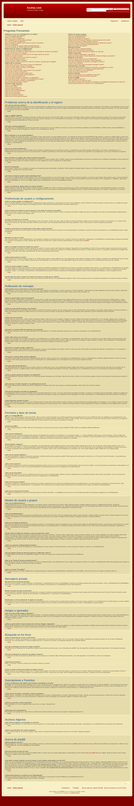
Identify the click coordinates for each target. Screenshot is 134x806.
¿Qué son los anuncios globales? (15, 90)
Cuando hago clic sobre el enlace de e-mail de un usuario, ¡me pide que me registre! (30, 61)
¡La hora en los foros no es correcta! (16, 53)
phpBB (86, 240)
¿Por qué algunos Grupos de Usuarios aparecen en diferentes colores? (89, 43)
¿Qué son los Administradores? (77, 35)
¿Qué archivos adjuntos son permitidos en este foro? (84, 74)
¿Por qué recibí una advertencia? (15, 76)
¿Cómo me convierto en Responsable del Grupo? (83, 41)
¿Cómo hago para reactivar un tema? (16, 82)
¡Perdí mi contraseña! (11, 44)
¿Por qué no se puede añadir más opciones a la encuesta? (23, 70)
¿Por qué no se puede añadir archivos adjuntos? (20, 74)
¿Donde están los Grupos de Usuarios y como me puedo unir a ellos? (89, 40)
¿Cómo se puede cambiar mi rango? (16, 60)
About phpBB (24, 745)
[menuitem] (20, 21)
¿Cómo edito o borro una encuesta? (16, 71)
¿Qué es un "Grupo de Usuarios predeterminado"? (83, 44)
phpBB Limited (77, 743)
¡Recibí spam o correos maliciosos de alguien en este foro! (86, 51)
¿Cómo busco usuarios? (75, 63)
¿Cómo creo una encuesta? (13, 69)
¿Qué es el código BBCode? (13, 84)
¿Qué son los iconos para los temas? (16, 96)
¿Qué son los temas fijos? (13, 93)
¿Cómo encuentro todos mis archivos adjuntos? (82, 76)
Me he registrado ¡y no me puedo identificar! (18, 40)
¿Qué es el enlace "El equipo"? (77, 45)
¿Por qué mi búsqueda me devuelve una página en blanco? (86, 61)
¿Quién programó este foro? (76, 79)
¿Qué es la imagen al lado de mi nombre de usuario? (21, 57)
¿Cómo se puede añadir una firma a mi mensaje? (20, 67)
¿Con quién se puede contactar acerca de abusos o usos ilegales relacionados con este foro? (96, 82)
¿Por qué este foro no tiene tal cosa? (79, 80)
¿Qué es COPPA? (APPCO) (13, 37)
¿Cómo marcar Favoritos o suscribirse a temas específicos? (86, 69)
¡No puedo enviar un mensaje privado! (79, 48)
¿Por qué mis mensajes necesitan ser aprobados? (20, 80)
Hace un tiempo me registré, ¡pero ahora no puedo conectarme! (24, 43)
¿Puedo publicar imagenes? (13, 89)
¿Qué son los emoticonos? (13, 87)
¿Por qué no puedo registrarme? (15, 38)
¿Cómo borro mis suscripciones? (78, 71)
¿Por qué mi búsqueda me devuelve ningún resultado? (85, 60)
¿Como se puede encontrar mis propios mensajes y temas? (86, 64)
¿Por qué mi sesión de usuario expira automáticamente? (22, 45)
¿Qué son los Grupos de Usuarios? (79, 38)
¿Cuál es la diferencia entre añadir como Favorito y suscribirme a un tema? (90, 67)
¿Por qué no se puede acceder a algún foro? (18, 73)
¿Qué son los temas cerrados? (14, 95)
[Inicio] (15, 8)
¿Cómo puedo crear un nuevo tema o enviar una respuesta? (23, 64)
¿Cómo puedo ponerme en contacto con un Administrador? (86, 83)
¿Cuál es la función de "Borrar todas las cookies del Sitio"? (23, 47)
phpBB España (75, 793)
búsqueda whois (30, 763)
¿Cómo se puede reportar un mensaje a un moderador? (22, 77)
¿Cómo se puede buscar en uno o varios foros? (82, 58)
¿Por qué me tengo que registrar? (15, 35)
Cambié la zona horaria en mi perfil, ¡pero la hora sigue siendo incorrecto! (27, 54)
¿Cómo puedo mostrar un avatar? (15, 58)
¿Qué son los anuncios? (12, 92)
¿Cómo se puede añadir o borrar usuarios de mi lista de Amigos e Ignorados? (91, 56)
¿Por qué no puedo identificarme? (15, 41)
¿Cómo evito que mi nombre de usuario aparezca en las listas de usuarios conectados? (31, 51)
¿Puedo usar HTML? (11, 86)
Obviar (6, 14)
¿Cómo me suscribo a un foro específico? (80, 70)
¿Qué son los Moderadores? (76, 37)
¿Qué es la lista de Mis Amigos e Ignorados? (81, 54)
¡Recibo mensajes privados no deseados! (80, 50)
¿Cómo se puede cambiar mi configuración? (18, 50)
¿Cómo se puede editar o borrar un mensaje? (19, 66)
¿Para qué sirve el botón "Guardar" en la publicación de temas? (24, 79)
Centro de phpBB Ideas (92, 753)
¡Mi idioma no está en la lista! (14, 56)
